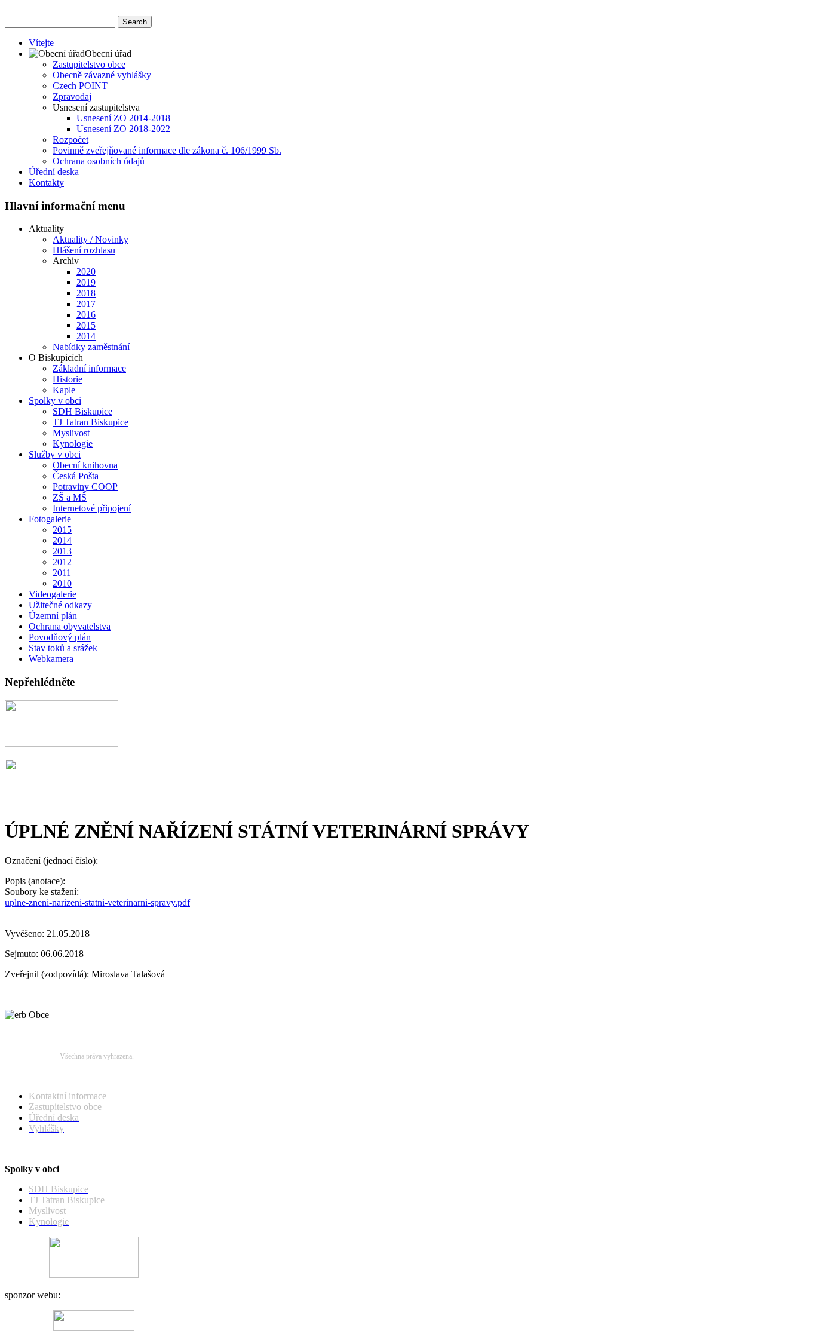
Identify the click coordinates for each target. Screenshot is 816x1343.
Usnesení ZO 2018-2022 (123, 129)
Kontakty (46, 182)
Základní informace (89, 368)
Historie (67, 379)
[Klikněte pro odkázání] (94, 1275)
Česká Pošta (76, 476)
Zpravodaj (72, 96)
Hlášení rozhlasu (84, 250)
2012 (62, 562)
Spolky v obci (55, 400)
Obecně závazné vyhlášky (102, 75)
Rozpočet (70, 139)
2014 (86, 336)
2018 (86, 293)
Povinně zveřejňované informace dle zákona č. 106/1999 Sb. (167, 150)
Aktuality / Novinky (90, 239)
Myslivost (71, 433)
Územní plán (53, 616)
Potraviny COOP (85, 487)
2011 (62, 573)
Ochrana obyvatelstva (70, 626)
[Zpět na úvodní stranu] (6, 10)
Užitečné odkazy (60, 605)
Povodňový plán (60, 637)
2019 (86, 282)
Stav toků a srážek (63, 648)
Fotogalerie (50, 519)
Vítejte (41, 43)
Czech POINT (80, 86)
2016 (86, 314)
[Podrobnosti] (61, 802)
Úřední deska (54, 172)
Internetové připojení (92, 508)
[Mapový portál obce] (61, 743)
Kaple (64, 390)
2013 (62, 551)
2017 (86, 304)
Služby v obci (55, 454)
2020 (86, 271)
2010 (62, 583)
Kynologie (73, 444)
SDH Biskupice (82, 411)
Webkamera (51, 659)
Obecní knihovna (85, 465)
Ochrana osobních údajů (99, 161)
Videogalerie (52, 594)
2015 (86, 325)
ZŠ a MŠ (70, 497)
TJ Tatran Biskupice (90, 422)
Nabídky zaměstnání (91, 347)
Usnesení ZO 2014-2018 (123, 118)
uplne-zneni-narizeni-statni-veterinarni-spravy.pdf (97, 902)
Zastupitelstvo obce (89, 64)
